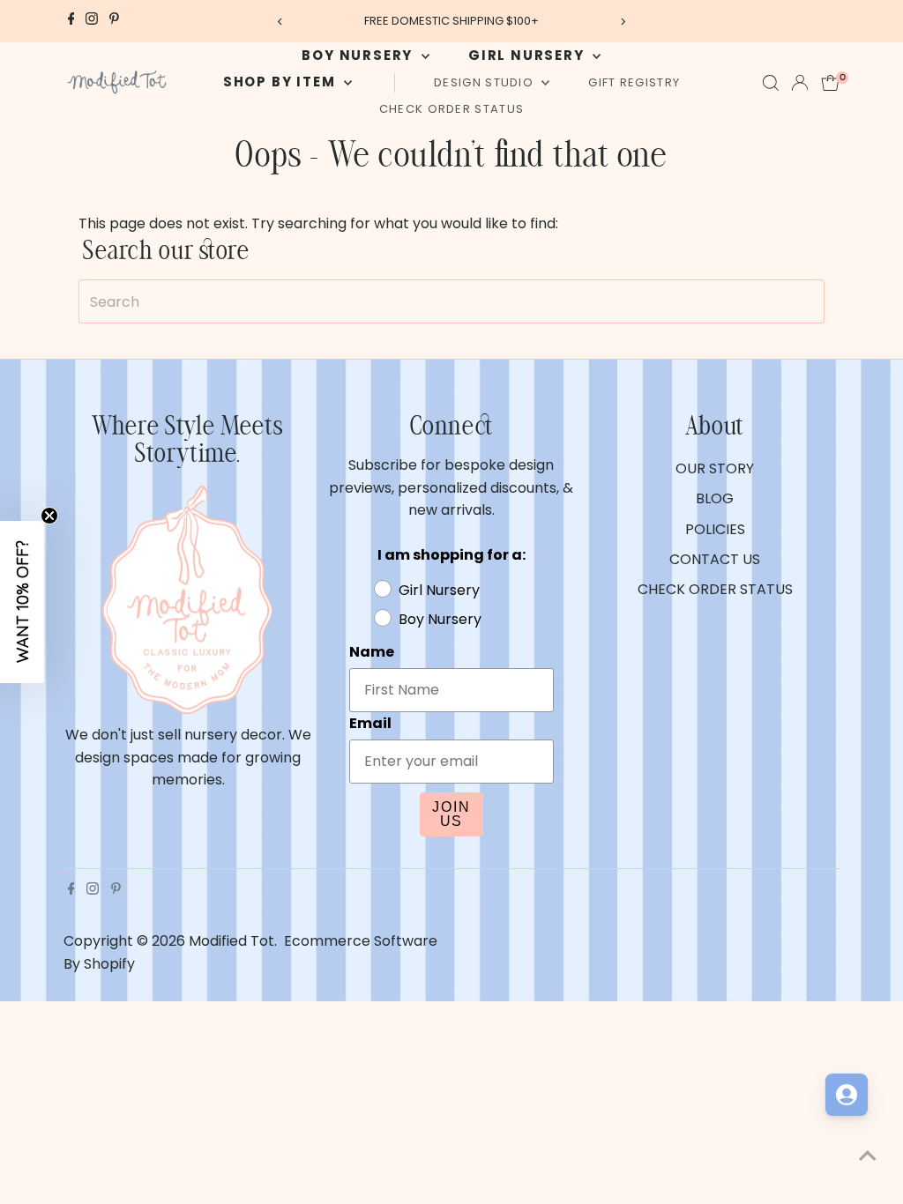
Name (489, 514)
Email (487, 598)
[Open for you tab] (846, 1095)
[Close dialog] (772, 366)
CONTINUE (623, 786)
